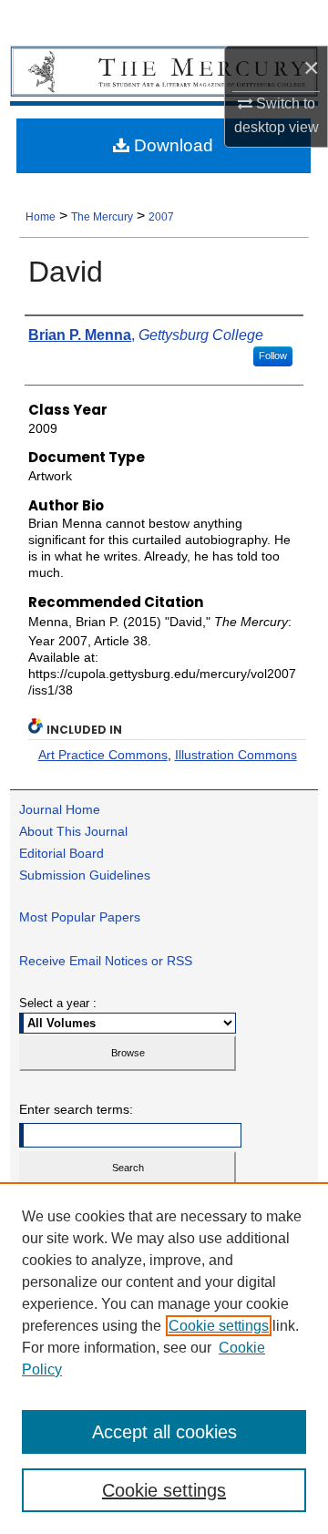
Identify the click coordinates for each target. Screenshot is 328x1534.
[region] (164, 1358)
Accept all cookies (164, 1432)
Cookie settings (219, 1325)
